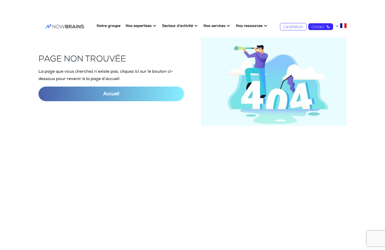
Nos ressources (249, 26)
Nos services (215, 26)
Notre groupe (108, 26)
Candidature (293, 26)
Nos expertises (139, 26)
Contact (317, 26)
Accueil (111, 94)
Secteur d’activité (177, 26)
